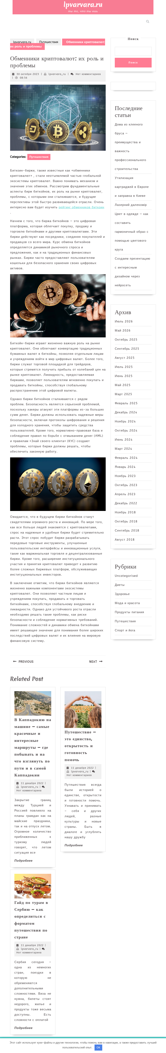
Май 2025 (123, 385)
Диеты (120, 585)
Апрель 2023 (125, 494)
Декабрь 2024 (126, 412)
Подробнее (23, 860)
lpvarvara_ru (57, 74)
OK (98, 1047)
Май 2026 (123, 330)
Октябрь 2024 (126, 430)
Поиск (133, 38)
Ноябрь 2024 (125, 421)
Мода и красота (127, 603)
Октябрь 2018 (126, 521)
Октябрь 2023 (126, 485)
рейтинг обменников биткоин (81, 207)
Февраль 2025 (126, 403)
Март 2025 (123, 394)
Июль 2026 (124, 321)
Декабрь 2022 (126, 503)
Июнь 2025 (124, 376)
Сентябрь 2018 (127, 530)
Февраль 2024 (126, 458)
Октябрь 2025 (126, 339)
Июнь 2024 (124, 439)
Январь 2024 (125, 467)
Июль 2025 (124, 367)
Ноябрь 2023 (125, 476)
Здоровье (122, 594)
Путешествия (48, 42)
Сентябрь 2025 (127, 349)
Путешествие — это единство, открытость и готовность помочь (80, 745)
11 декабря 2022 (32, 783)
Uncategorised (126, 576)
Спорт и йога (125, 630)
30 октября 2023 (28, 74)
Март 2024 (123, 449)
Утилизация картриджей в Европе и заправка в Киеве (132, 187)
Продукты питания (129, 612)
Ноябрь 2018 (125, 512)
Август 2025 (125, 358)
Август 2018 (125, 539)
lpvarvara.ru (83, 4)
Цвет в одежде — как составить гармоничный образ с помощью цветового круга (132, 231)
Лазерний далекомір (131, 205)
